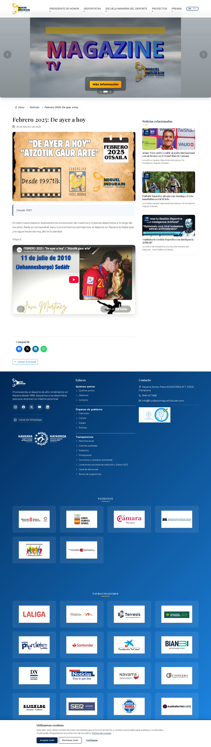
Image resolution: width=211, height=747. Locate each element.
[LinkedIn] (35, 349)
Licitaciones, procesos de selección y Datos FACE (103, 464)
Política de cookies (101, 733)
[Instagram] (15, 407)
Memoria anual (86, 441)
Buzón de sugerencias (90, 474)
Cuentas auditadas (88, 445)
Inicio (21, 107)
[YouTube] (39, 407)
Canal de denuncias (88, 469)
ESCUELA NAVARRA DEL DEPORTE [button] (126, 8)
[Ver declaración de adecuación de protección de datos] (154, 414)
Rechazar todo (70, 740)
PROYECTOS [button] (159, 8)
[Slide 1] (104, 91)
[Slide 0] (100, 91)
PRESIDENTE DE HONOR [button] (64, 8)
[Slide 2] (109, 91)
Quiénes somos (86, 390)
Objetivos (83, 395)
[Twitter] (27, 349)
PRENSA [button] (177, 8)
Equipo (82, 423)
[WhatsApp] (43, 349)
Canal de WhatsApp (30, 419)
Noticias (34, 107)
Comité (82, 418)
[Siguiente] (204, 55)
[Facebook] (19, 349)
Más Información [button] (105, 84)
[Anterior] (7, 55)
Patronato (84, 413)
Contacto (83, 400)
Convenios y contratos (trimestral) (95, 460)
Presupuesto (85, 455)
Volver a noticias (27, 361)
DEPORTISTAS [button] (92, 8)
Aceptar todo (47, 740)
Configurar (92, 740)
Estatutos (84, 450)
